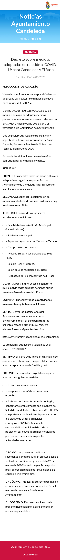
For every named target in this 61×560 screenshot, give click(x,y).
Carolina (20, 77)
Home (23, 38)
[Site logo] (51, 4)
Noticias (36, 38)
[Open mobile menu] (4, 5)
